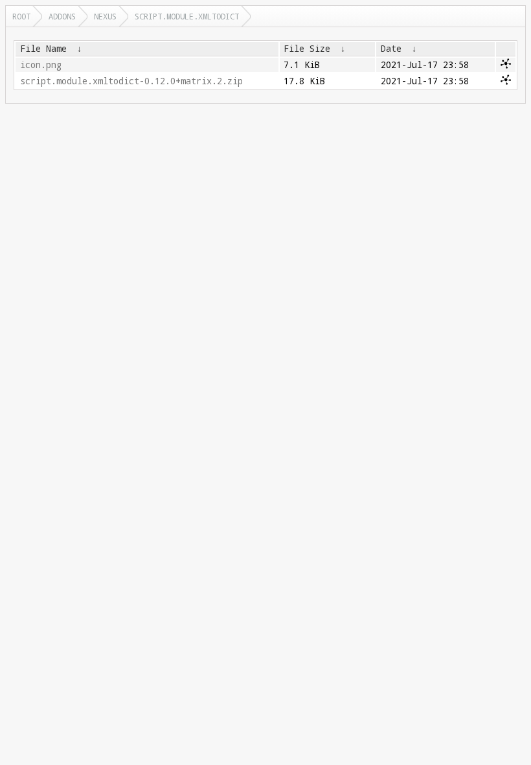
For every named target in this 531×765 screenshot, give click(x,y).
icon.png (41, 65)
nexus (105, 16)
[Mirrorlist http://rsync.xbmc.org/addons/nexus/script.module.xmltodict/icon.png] (506, 65)
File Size (307, 48)
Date (391, 48)
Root (21, 16)
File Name (43, 48)
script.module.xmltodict (187, 16)
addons (62, 16)
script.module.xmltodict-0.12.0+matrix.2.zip (131, 81)
